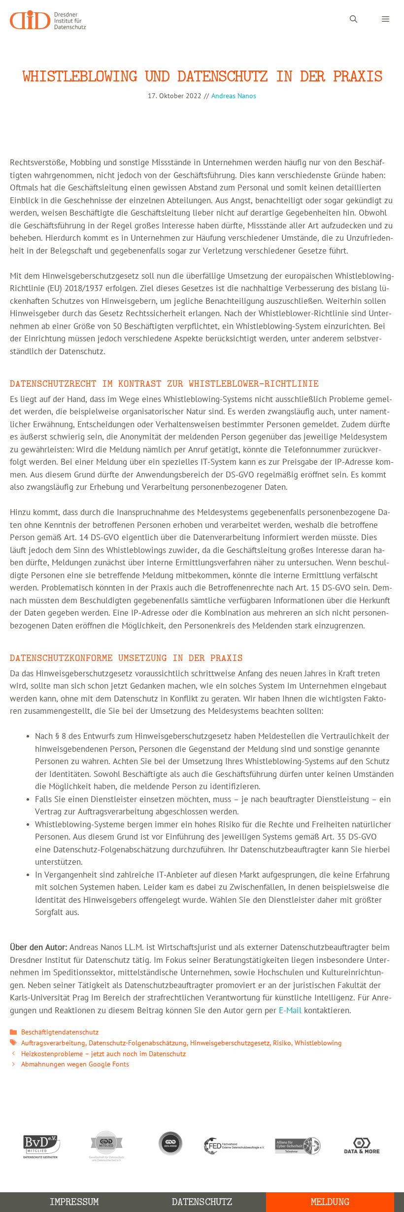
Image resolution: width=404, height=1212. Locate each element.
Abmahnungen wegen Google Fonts (75, 1064)
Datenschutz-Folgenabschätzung (138, 1043)
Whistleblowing (318, 1043)
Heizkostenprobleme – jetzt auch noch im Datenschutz (103, 1054)
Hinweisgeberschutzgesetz (229, 1043)
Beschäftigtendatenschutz (60, 1032)
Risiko (282, 1043)
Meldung (330, 1202)
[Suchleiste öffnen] (353, 20)
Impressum (74, 1202)
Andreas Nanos (233, 96)
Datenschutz (202, 1202)
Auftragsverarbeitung (53, 1043)
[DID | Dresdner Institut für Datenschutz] (48, 20)
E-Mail (290, 1011)
